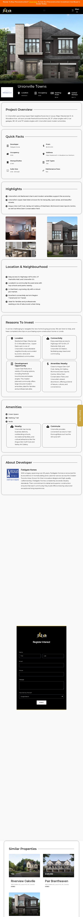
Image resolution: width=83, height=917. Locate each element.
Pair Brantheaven (56, 881)
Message (21, 679)
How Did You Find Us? (25, 692)
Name (21, 652)
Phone (21, 670)
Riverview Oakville (23, 881)
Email (21, 661)
